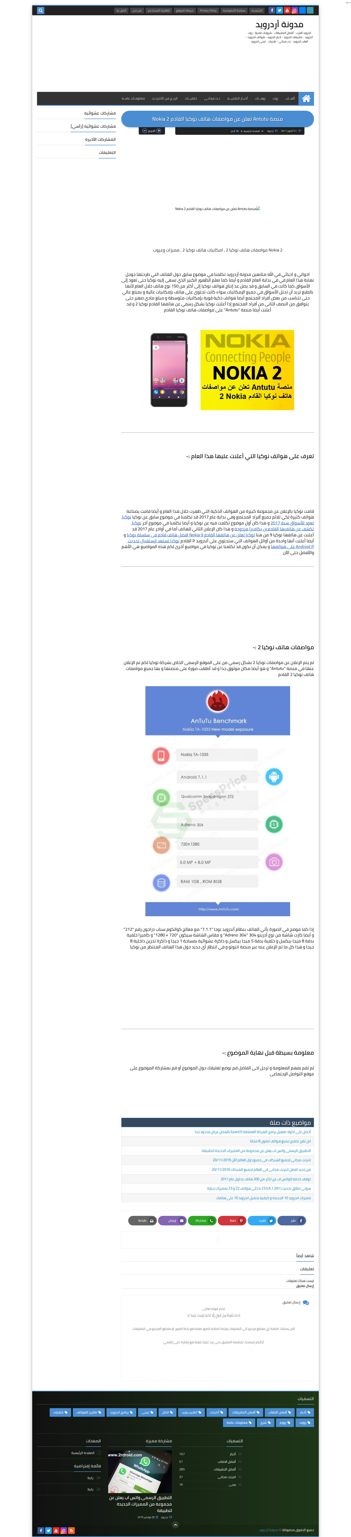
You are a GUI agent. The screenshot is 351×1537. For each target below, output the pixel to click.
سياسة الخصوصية (234, 10)
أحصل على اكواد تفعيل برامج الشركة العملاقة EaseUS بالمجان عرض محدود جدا (253, 1131)
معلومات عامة (237, 1422)
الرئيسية (257, 10)
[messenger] (302, 10)
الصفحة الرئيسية (252, 131)
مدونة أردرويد (279, 24)
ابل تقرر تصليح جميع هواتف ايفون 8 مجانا (280, 1141)
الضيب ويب (189, 1412)
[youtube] (287, 10)
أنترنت (214, 1412)
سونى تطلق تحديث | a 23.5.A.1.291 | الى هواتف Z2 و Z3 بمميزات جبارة (259, 1188)
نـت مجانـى (212, 98)
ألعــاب (290, 98)
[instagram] (295, 10)
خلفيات (58, 1412)
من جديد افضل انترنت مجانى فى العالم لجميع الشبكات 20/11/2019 (261, 1169)
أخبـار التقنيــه (237, 98)
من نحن (137, 10)
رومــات (260, 98)
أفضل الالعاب (277, 1412)
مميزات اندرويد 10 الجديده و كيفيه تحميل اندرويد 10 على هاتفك (263, 1197)
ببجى (145, 1412)
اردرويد (164, 1517)
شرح (264, 1422)
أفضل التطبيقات (243, 1412)
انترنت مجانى (207, 1477)
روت (275, 98)
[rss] (71, 1530)
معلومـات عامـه (133, 98)
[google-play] (310, 10)
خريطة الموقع (184, 10)
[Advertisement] (124, 53)
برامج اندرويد (119, 1412)
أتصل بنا (121, 10)
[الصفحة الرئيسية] (306, 98)
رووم (283, 1422)
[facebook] (272, 10)
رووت (302, 1422)
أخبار (233, 131)
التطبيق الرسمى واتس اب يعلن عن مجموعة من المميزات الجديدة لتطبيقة (256, 1150)
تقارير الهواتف (86, 1412)
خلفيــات (191, 98)
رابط (91, 1478)
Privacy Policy (208, 10)
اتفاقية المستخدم (159, 10)
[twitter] (279, 10)
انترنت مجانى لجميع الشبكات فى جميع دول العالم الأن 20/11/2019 (262, 1159)
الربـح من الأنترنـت (165, 98)
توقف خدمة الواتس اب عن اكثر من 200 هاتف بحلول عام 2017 (266, 1179)
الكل (165, 1412)
